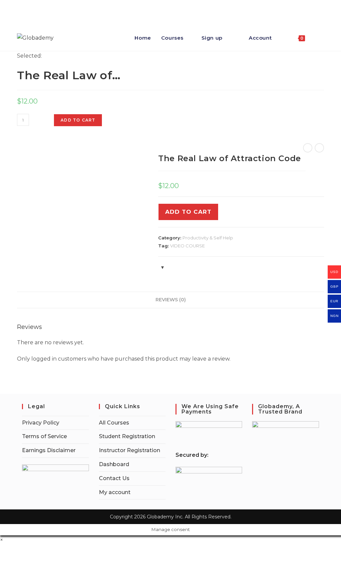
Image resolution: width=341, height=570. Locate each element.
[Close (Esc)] (333, 7)
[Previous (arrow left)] (11, 285)
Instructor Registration (129, 450)
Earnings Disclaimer (49, 450)
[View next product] (319, 147)
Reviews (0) (171, 300)
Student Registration (127, 436)
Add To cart (188, 211)
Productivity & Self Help (207, 237)
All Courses (114, 423)
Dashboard (114, 464)
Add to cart (78, 120)
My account (115, 492)
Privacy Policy (40, 423)
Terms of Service (44, 436)
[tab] (170, 300)
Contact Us (114, 478)
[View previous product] (307, 147)
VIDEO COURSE (187, 245)
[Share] (319, 7)
